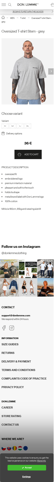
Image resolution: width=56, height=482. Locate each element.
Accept (28, 467)
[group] (28, 71)
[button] (52, 11)
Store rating (11, 416)
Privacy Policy (13, 387)
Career (7, 407)
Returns (8, 353)
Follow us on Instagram (21, 246)
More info (41, 461)
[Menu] (4, 4)
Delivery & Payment (16, 361)
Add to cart (31, 154)
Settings (26, 476)
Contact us (10, 424)
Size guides (10, 344)
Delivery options (14, 133)
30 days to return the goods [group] (28, 11)
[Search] (9, 4)
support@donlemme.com (16, 315)
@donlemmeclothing (14, 253)
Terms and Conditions (18, 370)
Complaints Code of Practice (24, 378)
